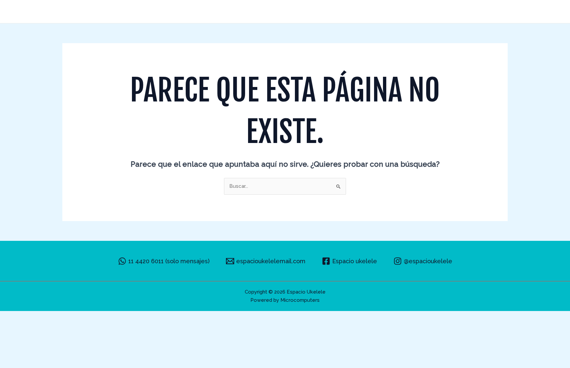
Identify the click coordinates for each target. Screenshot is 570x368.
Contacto (489, 11)
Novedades (449, 11)
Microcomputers (300, 300)
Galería (413, 11)
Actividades (377, 11)
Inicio (342, 11)
